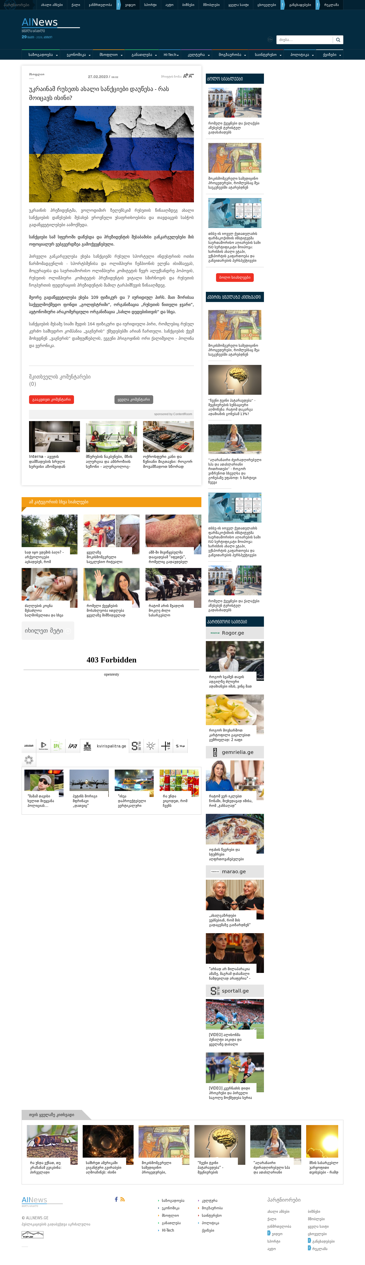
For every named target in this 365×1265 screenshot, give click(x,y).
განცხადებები (300, 5)
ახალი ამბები (52, 5)
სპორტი (150, 5)
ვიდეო (130, 5)
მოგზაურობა (230, 55)
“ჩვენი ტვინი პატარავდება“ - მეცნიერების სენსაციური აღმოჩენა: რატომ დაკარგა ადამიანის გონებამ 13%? (232, 407)
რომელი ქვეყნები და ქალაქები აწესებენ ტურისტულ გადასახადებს (233, 127)
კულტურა (196, 55)
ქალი (76, 5)
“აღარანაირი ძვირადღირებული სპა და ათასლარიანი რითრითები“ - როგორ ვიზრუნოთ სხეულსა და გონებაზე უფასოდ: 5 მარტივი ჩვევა (234, 471)
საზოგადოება (41, 55)
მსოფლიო (109, 55)
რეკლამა (331, 5)
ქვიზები (329, 55)
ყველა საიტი (238, 5)
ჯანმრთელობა (100, 5)
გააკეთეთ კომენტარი (51, 399)
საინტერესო (266, 55)
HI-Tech (170, 55)
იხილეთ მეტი (45, 630)
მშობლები (211, 5)
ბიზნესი (188, 5)
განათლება (142, 55)
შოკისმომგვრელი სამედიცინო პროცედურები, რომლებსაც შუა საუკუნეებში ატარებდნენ (233, 183)
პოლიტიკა (300, 55)
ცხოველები (266, 5)
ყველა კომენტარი (134, 399)
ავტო (169, 5)
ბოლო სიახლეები (235, 277)
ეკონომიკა (76, 55)
